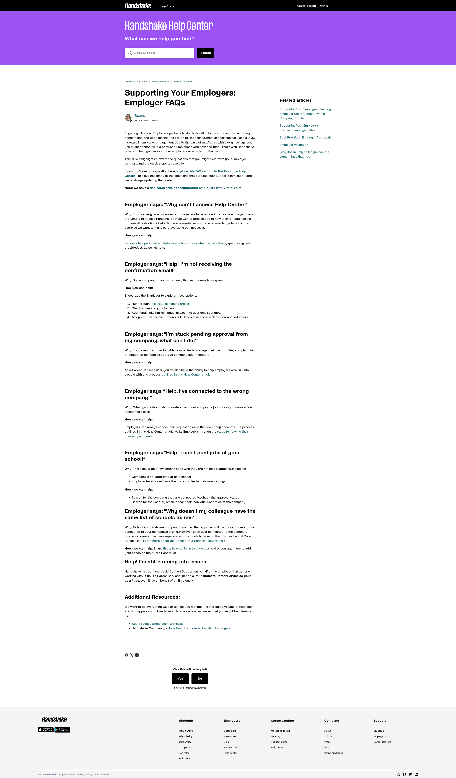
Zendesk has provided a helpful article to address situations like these (175, 243)
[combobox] (159, 53)
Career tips (185, 742)
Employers (232, 720)
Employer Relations (182, 82)
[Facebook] (126, 655)
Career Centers (282, 720)
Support (380, 720)
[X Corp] (131, 655)
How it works (186, 731)
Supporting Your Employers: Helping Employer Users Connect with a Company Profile (305, 114)
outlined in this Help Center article (186, 374)
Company (331, 720)
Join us (328, 736)
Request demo (232, 747)
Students (186, 720)
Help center (185, 758)
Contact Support (306, 5)
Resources (230, 736)
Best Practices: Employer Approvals (305, 137)
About (327, 731)
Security (275, 736)
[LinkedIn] (137, 655)
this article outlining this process (186, 548)
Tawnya (140, 115)
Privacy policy (85, 775)
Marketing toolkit (280, 731)
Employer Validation (294, 145)
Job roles (184, 753)
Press (327, 742)
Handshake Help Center (136, 82)
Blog (226, 742)
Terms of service (102, 775)
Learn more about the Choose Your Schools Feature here (184, 541)
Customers (230, 731)
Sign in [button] (324, 5)
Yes (180, 678)
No (200, 678)
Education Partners (160, 82)
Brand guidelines (333, 753)
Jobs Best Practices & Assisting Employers (199, 628)
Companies (185, 747)
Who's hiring (186, 736)
